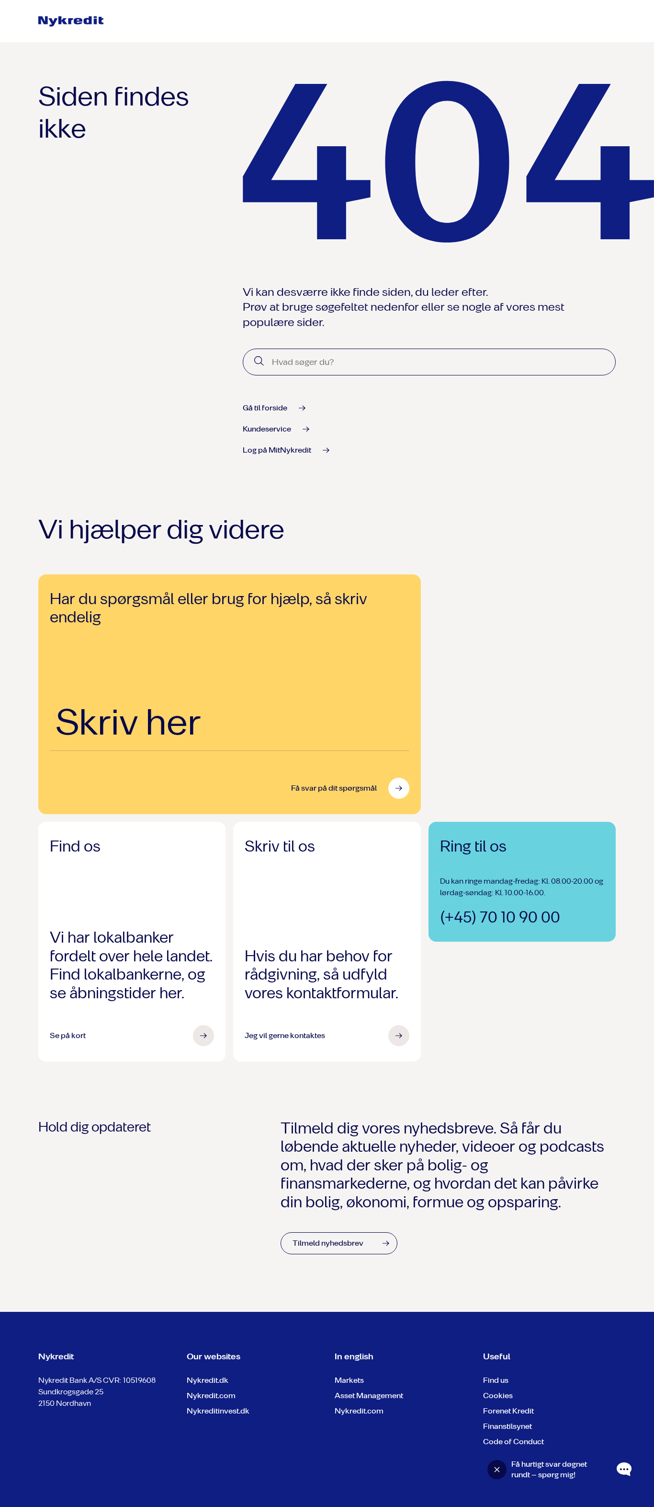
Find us (495, 1380)
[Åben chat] (624, 1469)
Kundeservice (267, 428)
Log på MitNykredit (277, 450)
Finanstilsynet (507, 1426)
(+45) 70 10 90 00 (500, 917)
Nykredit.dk (207, 1380)
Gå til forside (265, 407)
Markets (349, 1380)
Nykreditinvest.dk (218, 1410)
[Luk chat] (497, 1469)
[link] (71, 21)
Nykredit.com (211, 1395)
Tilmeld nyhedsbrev (328, 1243)
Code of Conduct (513, 1441)
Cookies (498, 1395)
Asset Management (369, 1395)
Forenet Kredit (508, 1410)
